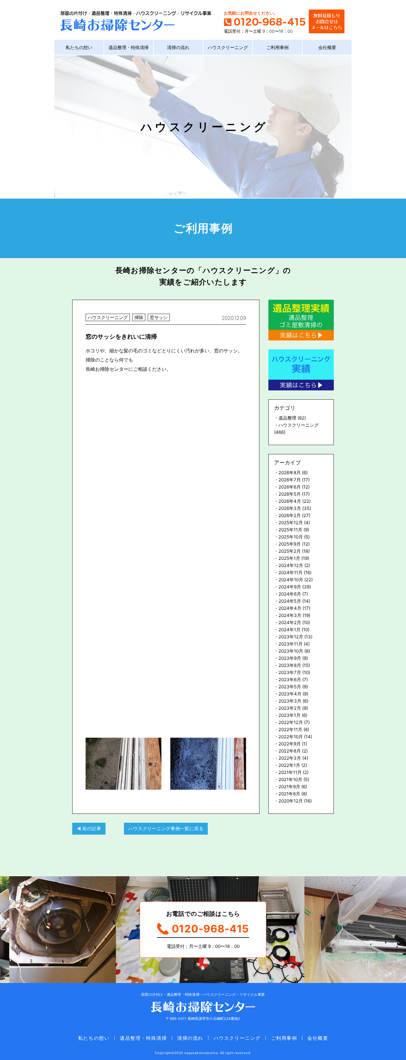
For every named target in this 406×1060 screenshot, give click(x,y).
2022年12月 (290, 722)
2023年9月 (289, 658)
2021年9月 (289, 786)
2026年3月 (289, 508)
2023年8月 (289, 665)
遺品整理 (287, 418)
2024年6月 (289, 594)
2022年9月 (289, 744)
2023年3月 (289, 701)
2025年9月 (289, 544)
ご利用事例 (277, 47)
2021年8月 (289, 794)
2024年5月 (289, 601)
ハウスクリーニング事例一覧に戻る (165, 828)
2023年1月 (289, 715)
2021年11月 (290, 772)
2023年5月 (289, 687)
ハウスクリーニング (228, 47)
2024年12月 (290, 565)
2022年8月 (289, 751)
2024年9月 (289, 587)
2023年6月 (289, 679)
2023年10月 (290, 651)
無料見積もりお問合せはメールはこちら (326, 20)
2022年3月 (289, 758)
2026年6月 (289, 487)
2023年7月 (289, 672)
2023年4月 (289, 694)
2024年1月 (289, 629)
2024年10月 (290, 579)
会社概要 (327, 47)
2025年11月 (290, 530)
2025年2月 (289, 551)
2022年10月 (290, 736)
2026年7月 (289, 480)
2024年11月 (290, 572)
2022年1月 (289, 765)
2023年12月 (290, 637)
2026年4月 (289, 501)
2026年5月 (289, 494)
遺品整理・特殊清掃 (128, 47)
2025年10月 (290, 537)
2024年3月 (289, 615)
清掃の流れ (178, 47)
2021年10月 (290, 779)
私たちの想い (79, 47)
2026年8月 (289, 472)
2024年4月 (289, 608)
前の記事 (91, 828)
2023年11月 (290, 644)
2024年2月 (289, 622)
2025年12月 (290, 522)
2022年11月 (290, 729)
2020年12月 (290, 801)
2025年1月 (289, 558)
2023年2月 (289, 708)
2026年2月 (289, 515)
